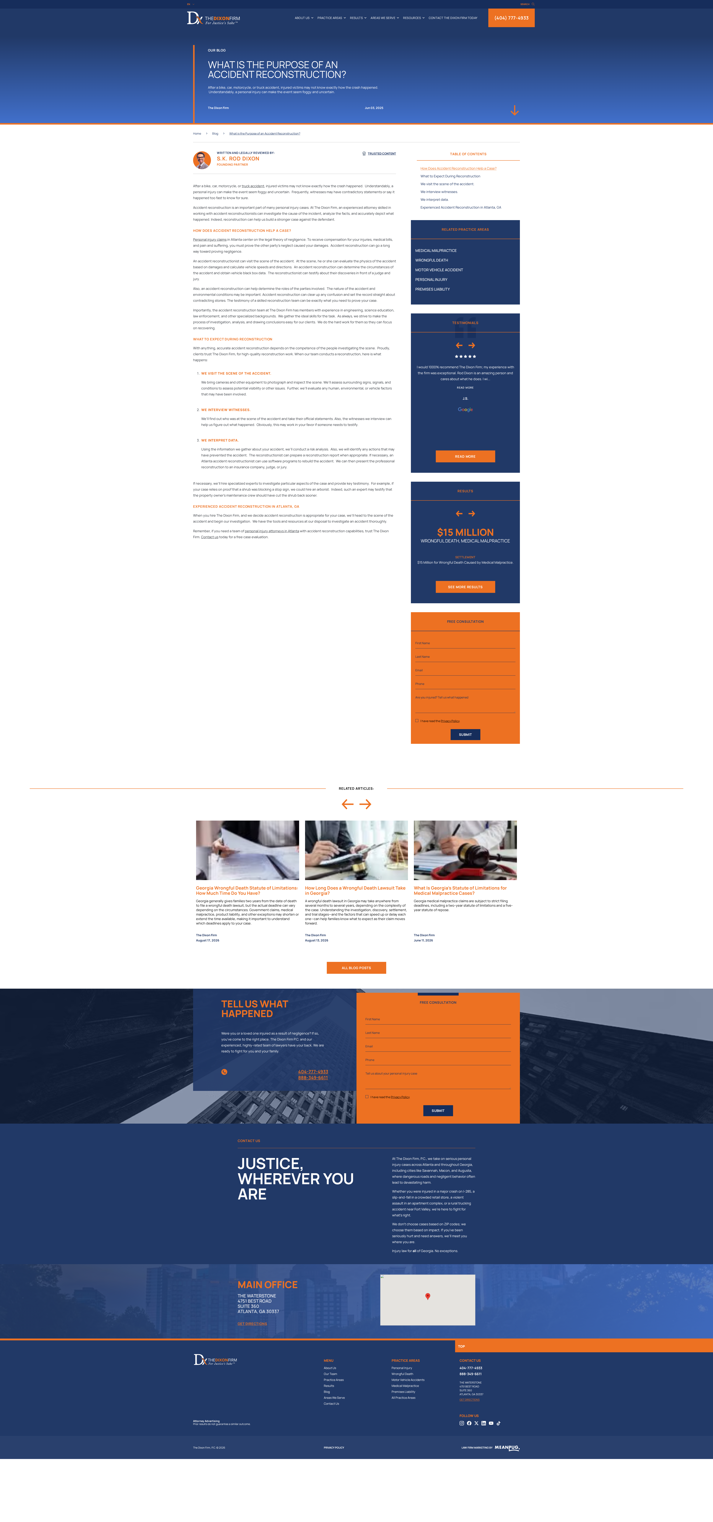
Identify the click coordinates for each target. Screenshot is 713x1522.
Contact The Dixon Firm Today (453, 18)
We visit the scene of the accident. (448, 184)
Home (197, 133)
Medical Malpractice (436, 250)
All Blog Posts (356, 968)
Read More (465, 456)
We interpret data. (435, 199)
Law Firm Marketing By (477, 1447)
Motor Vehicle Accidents (408, 1380)
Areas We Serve (383, 18)
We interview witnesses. (440, 191)
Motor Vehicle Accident (439, 269)
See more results (465, 587)
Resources (412, 18)
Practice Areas (330, 18)
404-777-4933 (313, 1072)
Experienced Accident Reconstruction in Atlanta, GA (461, 207)
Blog (215, 133)
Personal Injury (431, 279)
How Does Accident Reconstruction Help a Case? (459, 168)
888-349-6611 (313, 1077)
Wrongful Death (431, 260)
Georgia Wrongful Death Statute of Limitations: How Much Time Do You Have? (247, 890)
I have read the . (440, 721)
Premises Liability (432, 289)
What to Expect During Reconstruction (450, 176)
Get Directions (252, 1323)
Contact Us (331, 1404)
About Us (302, 18)
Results (356, 18)
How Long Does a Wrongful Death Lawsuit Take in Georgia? (355, 890)
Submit (465, 734)
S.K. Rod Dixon (238, 158)
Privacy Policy (450, 721)
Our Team (330, 1374)
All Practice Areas (403, 1398)
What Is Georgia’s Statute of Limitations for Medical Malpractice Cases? (460, 890)
